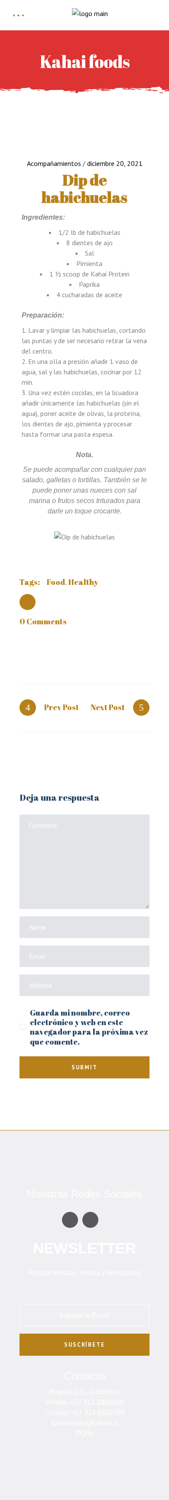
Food (56, 582)
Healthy (83, 582)
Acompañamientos (54, 163)
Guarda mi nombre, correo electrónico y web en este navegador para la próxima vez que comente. (89, 1027)
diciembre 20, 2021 (115, 163)
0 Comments (43, 621)
